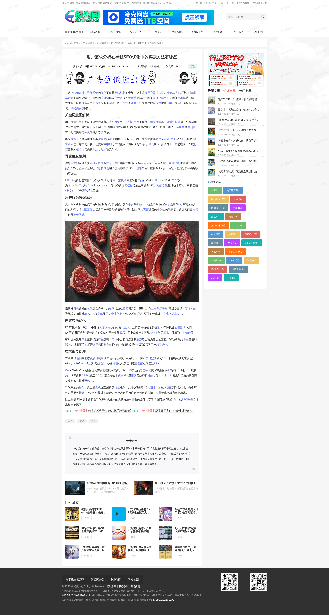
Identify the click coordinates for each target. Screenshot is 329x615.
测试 (100, 313)
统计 (111, 139)
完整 (177, 163)
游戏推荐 (197, 31)
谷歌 (84, 190)
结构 (122, 92)
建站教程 (94, 31)
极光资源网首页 (74, 31)
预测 (153, 387)
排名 (84, 103)
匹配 (140, 363)
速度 (95, 344)
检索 (125, 308)
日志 (76, 308)
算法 (175, 92)
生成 (148, 370)
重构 (180, 98)
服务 (182, 127)
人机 (98, 387)
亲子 (162, 308)
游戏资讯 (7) (251, 234)
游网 (111, 308)
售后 (176, 127)
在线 (167, 204)
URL (67, 180)
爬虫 (98, 163)
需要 (84, 339)
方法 (125, 103)
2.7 (141, 144)
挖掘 (161, 98)
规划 (82, 156)
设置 (146, 163)
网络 (117, 122)
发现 (90, 308)
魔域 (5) (215, 243)
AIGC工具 (136, 31)
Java (162, 375)
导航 (90, 92)
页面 (146, 209)
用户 (150, 92)
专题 (193, 308)
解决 (120, 375)
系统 (95, 92)
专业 (68, 144)
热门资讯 (115, 31)
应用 (89, 197)
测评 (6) (231, 278)
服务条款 (123, 586)
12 (173, 180)
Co (67, 370)
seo (133, 139)
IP (170, 375)
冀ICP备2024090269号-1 (76, 595)
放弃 (159, 344)
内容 (68, 320)
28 (86, 313)
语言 (115, 363)
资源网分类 (98, 579)
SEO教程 (102, 42)
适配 (169, 387)
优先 (90, 132)
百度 (136, 122)
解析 (85, 115)
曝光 (185, 339)
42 (121, 332)
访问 (179, 204)
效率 (109, 163)
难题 (150, 375)
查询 (182, 327)
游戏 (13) (215, 216)
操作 (164, 344)
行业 (92, 127)
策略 (169, 103)
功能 (158, 139)
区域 (81, 214)
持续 (117, 387)
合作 (152, 332)
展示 (166, 332)
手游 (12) (237, 207)
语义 (111, 122)
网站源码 (177, 31)
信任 (188, 332)
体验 (98, 103)
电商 (114, 339)
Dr (88, 185)
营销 (76, 92)
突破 (111, 103)
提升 (68, 168)
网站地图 (133, 579)
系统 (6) (232, 234)
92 (88, 380)
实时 (148, 358)
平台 (131, 204)
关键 (68, 115)
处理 (82, 351)
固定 (87, 209)
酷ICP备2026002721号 (165, 599)
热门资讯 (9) (217, 269)
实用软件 (218, 31)
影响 (92, 163)
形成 (103, 149)
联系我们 (116, 579)
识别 (166, 139)
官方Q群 (244, 2)
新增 (188, 308)
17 (178, 313)
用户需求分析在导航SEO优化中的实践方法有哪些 (137, 42)
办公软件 (238, 31)
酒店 (135, 313)
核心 (79, 149)
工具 (166, 122)
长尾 (177, 122)
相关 (153, 122)
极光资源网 (87, 42)
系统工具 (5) (238, 269)
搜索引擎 (166, 92)
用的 (134, 375)
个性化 (115, 313)
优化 (103, 92)
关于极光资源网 (75, 579)
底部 (139, 339)
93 (155, 363)
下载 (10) (215, 251)
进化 (81, 387)
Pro (158, 180)
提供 (76, 108)
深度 (155, 98)
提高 (174, 313)
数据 (82, 197)
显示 (142, 204)
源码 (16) (237, 199)
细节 (75, 351)
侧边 (92, 209)
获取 (136, 98)
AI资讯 (157, 31)
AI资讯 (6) (216, 260)
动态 (159, 185)
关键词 (105, 98)
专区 (144, 332)
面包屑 (178, 168)
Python (135, 358)
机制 (98, 358)
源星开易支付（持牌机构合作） (174, 410)
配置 (102, 363)
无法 (120, 98)
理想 (139, 168)
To (80, 185)
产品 (140, 180)
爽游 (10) (233, 216)
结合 (151, 144)
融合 (133, 103)
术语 (73, 144)
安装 (184, 139)
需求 (155, 92)
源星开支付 (261, 2)
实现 (73, 103)
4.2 (169, 370)
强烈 (190, 127)
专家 (105, 327)
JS (130, 370)
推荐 (122, 313)
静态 (142, 370)
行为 (70, 98)
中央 (173, 139)
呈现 (127, 327)
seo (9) (215, 278)
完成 (166, 313)
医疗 (117, 163)
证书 (177, 327)
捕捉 (172, 122)
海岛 (156, 308)
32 (85, 375)
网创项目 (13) (218, 207)
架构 (73, 163)
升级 (70, 108)
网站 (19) (237, 225)
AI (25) (214, 190)
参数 (165, 185)
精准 (194, 103)
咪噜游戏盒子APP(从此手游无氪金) (109, 410)
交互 (100, 339)
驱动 (84, 392)
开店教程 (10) (251, 243)
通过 (131, 122)
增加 (125, 168)
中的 (109, 144)
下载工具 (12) (235, 251)
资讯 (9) (251, 260)
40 (69, 190)
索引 (171, 163)
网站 (117, 92)
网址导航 (259, 31)
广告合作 (229, 2)
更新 (92, 358)
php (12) (215, 234)
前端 (105, 370)
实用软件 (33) (218, 225)
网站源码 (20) (218, 199)
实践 (81, 108)
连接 (144, 92)
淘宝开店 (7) (233, 190)
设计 (88, 327)
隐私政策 (111, 586)
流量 (131, 98)
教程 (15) (232, 243)
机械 (123, 180)
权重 (130, 185)
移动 (103, 168)
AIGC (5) (234, 260)
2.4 (125, 209)
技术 (158, 103)
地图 (79, 358)
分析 (73, 139)
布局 (195, 209)
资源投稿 (135, 586)
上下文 (173, 144)
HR (75, 363)
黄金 (76, 214)
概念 (95, 149)
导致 (98, 168)
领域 (81, 92)
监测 (154, 358)
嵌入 (159, 327)
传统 (100, 139)
